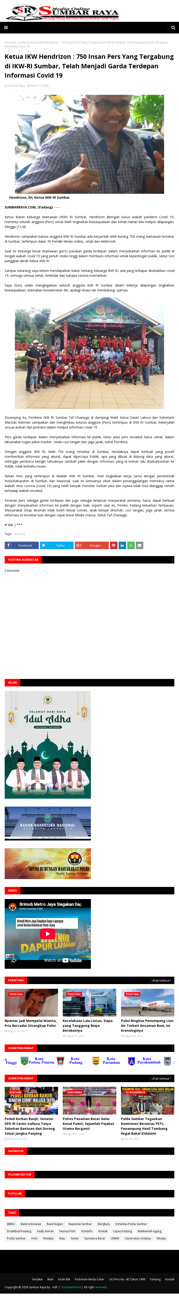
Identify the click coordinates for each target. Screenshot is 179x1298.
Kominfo (87, 1231)
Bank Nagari (55, 1224)
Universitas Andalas (138, 1238)
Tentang (155, 1279)
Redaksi (48, 1238)
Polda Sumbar (16, 1238)
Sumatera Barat (94, 1238)
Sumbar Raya (16, 86)
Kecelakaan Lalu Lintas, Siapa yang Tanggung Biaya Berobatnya (88, 1025)
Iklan (50, 1279)
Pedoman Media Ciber (89, 1279)
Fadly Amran (45, 1231)
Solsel (75, 1238)
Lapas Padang (122, 1231)
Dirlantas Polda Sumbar (131, 1224)
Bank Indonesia (31, 1224)
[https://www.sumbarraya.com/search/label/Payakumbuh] (122, 1064)
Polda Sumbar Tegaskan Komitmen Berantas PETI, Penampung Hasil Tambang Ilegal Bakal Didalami (144, 1126)
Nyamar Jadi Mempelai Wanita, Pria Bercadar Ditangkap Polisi (31, 1023)
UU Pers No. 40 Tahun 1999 (127, 1279)
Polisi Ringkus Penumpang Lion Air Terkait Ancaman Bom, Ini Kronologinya (147, 1025)
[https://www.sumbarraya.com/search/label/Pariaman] (86, 1064)
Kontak (102, 1231)
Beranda (10, 42)
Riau (62, 1238)
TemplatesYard (71, 1287)
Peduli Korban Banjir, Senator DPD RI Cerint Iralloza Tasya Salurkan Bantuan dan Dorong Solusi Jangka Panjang (30, 1126)
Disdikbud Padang (19, 1231)
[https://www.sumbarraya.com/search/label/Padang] (50, 1064)
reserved (101, 1287)
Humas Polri (67, 1231)
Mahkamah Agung (149, 1231)
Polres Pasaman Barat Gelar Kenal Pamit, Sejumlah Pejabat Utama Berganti (88, 1124)
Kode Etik (64, 1279)
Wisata (161, 1238)
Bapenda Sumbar (80, 1224)
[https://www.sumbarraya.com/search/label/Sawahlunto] (158, 1064)
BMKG (11, 1224)
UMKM (115, 1238)
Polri (34, 1238)
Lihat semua (160, 980)
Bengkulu (104, 1224)
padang (23, 42)
